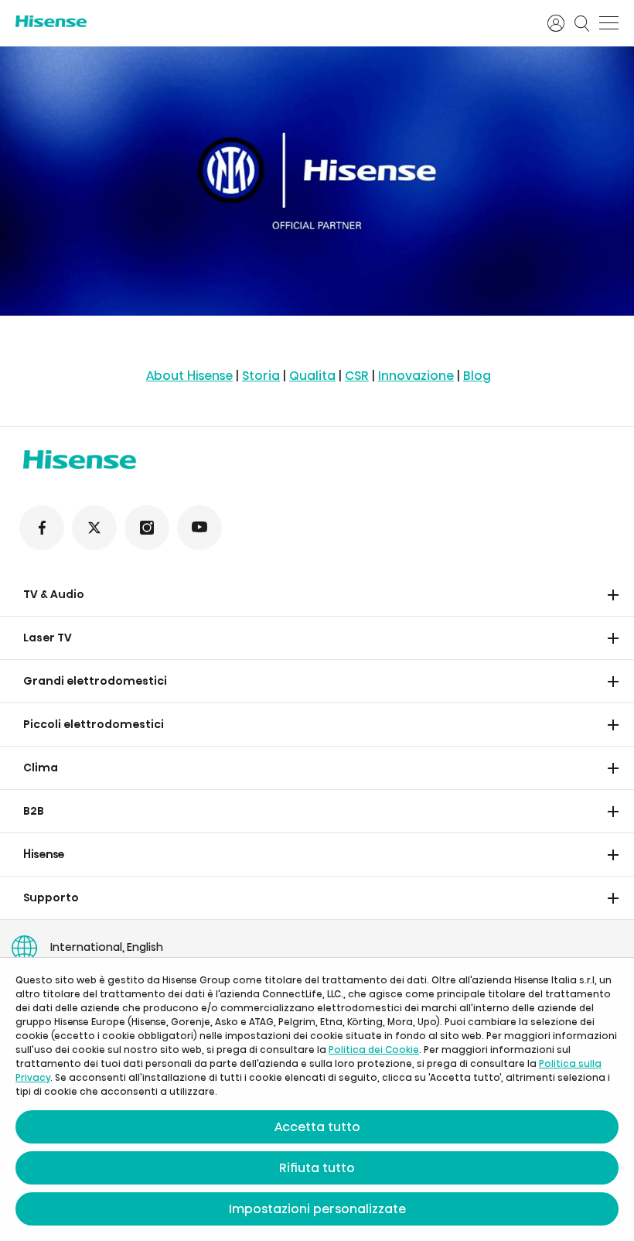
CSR (357, 376)
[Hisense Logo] (271, 21)
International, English (106, 947)
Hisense (44, 854)
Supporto (51, 897)
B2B (33, 811)
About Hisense (189, 376)
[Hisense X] (94, 527)
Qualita (312, 376)
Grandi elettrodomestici (95, 681)
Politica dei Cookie (374, 1049)
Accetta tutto (317, 1127)
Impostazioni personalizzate (317, 1209)
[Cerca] (582, 23)
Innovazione (416, 376)
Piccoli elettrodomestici (93, 724)
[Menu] (609, 23)
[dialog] (317, 1099)
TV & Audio (53, 594)
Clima (40, 767)
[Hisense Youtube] (199, 527)
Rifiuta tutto (317, 1168)
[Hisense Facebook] (41, 527)
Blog (477, 376)
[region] (317, 181)
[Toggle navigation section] (613, 595)
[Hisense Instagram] (146, 527)
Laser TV (47, 637)
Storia (261, 376)
